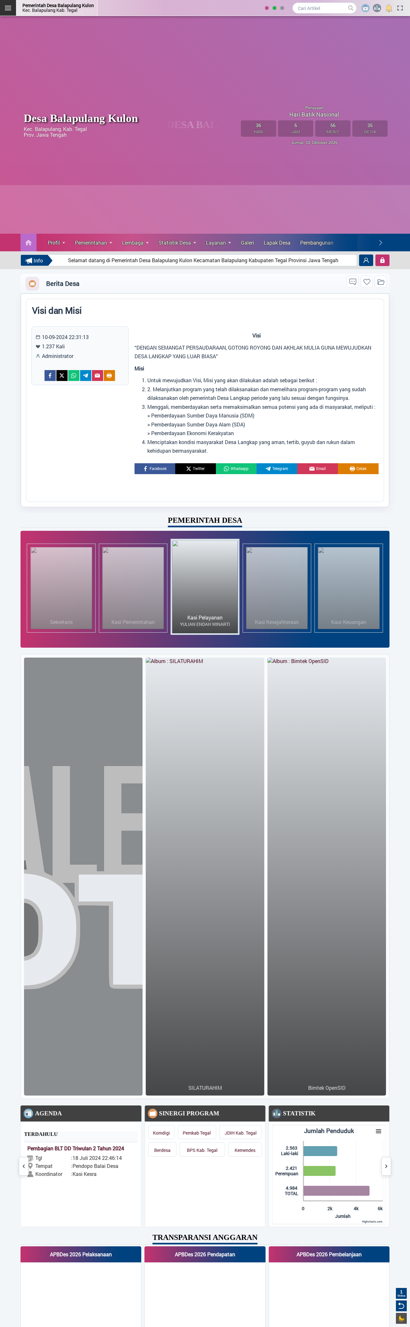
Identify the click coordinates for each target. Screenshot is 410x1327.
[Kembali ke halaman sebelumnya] (401, 1305)
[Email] (97, 375)
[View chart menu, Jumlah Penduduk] (378, 1131)
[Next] (380, 243)
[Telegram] (85, 375)
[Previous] (24, 1166)
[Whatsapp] (73, 375)
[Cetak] (109, 375)
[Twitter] (62, 375)
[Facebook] (50, 375)
